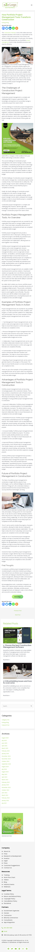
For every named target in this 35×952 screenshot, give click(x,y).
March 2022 (5, 795)
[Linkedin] (10, 28)
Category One (5, 720)
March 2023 (5, 779)
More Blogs (17, 596)
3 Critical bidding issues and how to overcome (17, 682)
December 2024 (6, 756)
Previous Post (17, 610)
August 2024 (5, 766)
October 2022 (5, 790)
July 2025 (4, 740)
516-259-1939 (8, 928)
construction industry (9, 32)
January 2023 (5, 785)
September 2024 (6, 764)
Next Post (17, 615)
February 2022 (6, 798)
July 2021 (4, 803)
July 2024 (4, 769)
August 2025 (5, 738)
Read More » (6, 660)
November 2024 (6, 759)
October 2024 (5, 761)
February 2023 (6, 782)
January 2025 (5, 753)
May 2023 (4, 774)
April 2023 (4, 777)
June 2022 (4, 792)
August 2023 (5, 772)
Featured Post (5, 725)
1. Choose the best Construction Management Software (17, 646)
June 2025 (4, 743)
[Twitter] (6, 28)
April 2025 (4, 746)
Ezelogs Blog (5, 22)
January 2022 (5, 800)
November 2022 (6, 787)
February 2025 (6, 751)
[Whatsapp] (13, 28)
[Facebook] (3, 28)
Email (5, 931)
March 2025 (5, 748)
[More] (16, 28)
